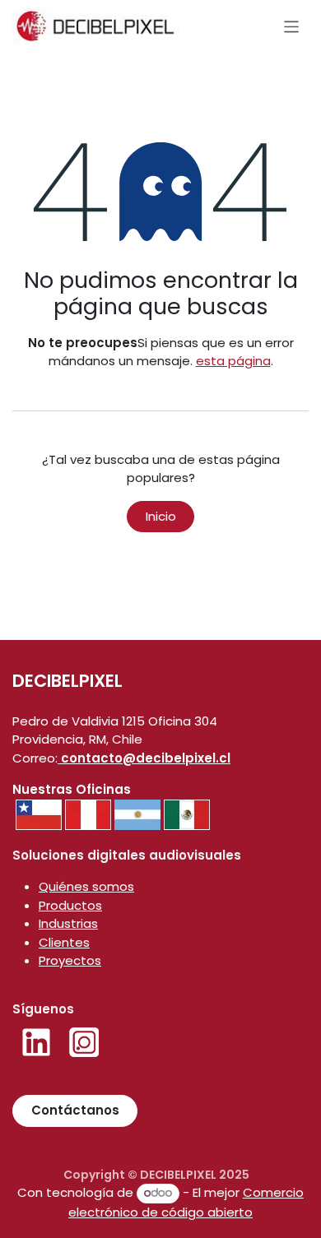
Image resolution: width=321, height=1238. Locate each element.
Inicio (161, 516)
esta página (233, 360)
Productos (70, 905)
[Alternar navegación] (291, 26)
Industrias (68, 923)
